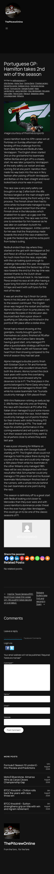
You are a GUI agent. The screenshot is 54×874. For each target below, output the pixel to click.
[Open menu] (6, 28)
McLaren (45, 91)
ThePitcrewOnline (14, 21)
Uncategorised (10, 96)
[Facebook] (6, 558)
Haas (36, 88)
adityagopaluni (19, 80)
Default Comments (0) (13, 638)
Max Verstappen (34, 91)
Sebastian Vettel (37, 93)
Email (6, 705)
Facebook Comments (32, 638)
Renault (27, 93)
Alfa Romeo (8, 83)
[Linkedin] (17, 558)
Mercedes (8, 93)
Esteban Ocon (23, 86)
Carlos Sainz (29, 83)
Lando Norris (9, 91)
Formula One (15, 88)
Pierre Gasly (18, 93)
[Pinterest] (22, 558)
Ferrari (6, 88)
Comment (8, 663)
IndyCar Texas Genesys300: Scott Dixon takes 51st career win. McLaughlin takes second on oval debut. (18, 598)
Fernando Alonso (37, 86)
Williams (20, 96)
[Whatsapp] (37, 558)
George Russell (27, 88)
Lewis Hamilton (21, 91)
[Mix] (32, 558)
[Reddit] (27, 558)
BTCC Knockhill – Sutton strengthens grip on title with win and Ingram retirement (22, 806)
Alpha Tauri (18, 83)
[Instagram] (42, 558)
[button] (7, 647)
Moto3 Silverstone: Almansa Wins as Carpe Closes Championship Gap (19, 780)
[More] (47, 558)
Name (7, 694)
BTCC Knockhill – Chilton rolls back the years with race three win (20, 793)
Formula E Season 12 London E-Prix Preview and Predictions (21, 766)
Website (7, 717)
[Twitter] (11, 558)
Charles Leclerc (41, 83)
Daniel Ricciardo (10, 86)
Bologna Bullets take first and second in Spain (41, 598)
